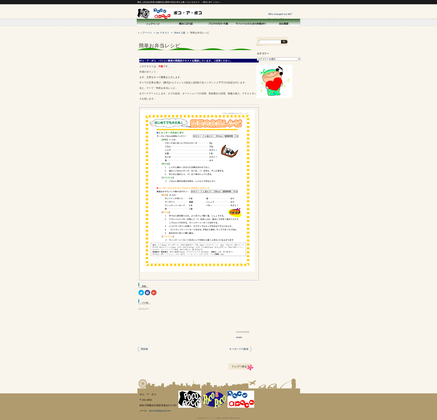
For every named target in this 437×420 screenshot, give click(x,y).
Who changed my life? (280, 14)
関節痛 (144, 349)
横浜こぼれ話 (186, 23)
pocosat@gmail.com (160, 410)
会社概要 (283, 23)
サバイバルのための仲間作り (251, 23)
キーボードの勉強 (238, 349)
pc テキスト (163, 32)
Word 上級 (179, 32)
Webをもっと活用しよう (218, 23)
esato (239, 337)
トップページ (153, 23)
